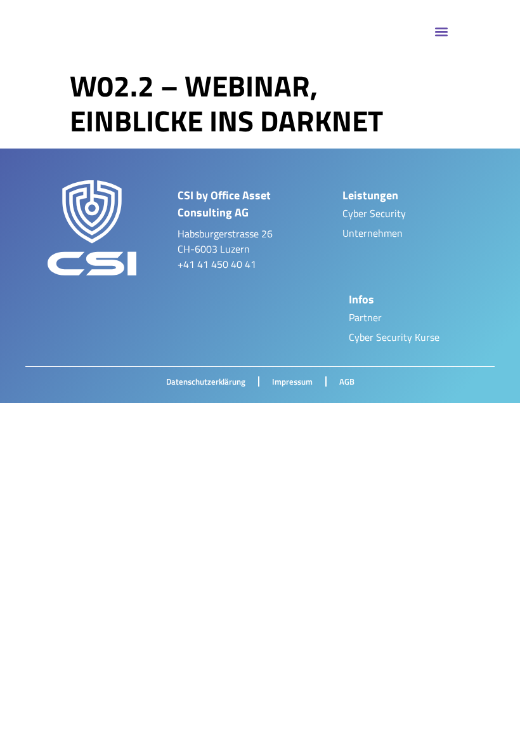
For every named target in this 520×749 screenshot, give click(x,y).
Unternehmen (372, 233)
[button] (441, 32)
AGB (346, 381)
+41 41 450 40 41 (217, 264)
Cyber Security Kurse (394, 337)
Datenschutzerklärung (205, 381)
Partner (365, 317)
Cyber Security (374, 213)
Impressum (292, 381)
